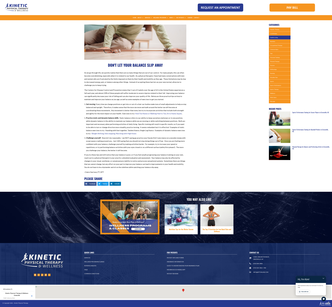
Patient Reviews (172, 273)
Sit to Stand (171, 113)
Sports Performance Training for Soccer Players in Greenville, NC (310, 112)
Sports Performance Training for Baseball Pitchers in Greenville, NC (310, 130)
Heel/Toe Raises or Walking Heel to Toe (150, 113)
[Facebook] (35, 275)
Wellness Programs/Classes (94, 261)
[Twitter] (46, 275)
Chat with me (304, 291)
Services (87, 257)
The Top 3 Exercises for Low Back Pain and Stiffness (216, 230)
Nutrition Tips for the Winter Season (181, 229)
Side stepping (110, 133)
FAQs (86, 269)
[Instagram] (38, 275)
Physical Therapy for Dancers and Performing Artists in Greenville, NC (311, 148)
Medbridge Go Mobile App (176, 269)
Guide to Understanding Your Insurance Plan (183, 265)
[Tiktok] (42, 275)
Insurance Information (175, 261)
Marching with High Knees (126, 133)
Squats (179, 113)
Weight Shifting (97, 133)
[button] (140, 17)
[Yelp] (49, 275)
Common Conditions (91, 273)
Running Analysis (90, 265)
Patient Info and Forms (175, 257)
